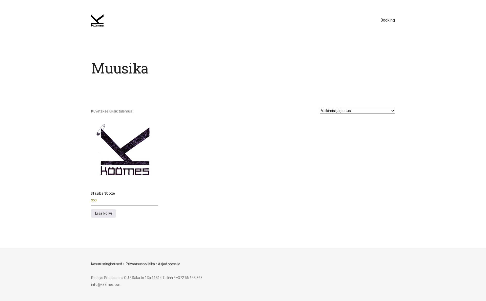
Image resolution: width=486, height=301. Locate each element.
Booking (387, 20)
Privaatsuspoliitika (140, 264)
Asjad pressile (169, 264)
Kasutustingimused (106, 264)
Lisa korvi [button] (103, 213)
